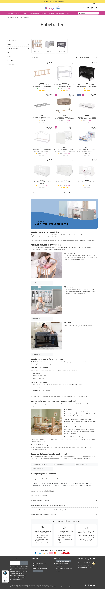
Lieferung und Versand (39, 563)
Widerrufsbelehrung (30, 585)
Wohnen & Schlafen (14, 17)
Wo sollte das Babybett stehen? (40, 500)
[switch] (5, 581)
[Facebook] (94, 585)
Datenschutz (19, 585)
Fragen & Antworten (38, 561)
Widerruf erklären (38, 571)
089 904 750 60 (60, 566)
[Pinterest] (89, 585)
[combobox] (88, 13)
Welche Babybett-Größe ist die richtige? (42, 491)
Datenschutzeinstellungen (40, 568)
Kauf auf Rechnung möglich (85, 567)
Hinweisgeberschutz (41, 585)
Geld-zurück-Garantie (84, 565)
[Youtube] (91, 585)
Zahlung (35, 566)
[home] (52, 8)
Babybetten (26, 17)
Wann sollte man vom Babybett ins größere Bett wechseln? (48, 505)
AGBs (23, 585)
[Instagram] (86, 585)
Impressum (12, 585)
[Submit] (79, 13)
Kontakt (58, 571)
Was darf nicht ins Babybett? (39, 496)
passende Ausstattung (79, 456)
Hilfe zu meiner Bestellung (64, 561)
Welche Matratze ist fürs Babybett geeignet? (43, 514)
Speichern (24, 563)
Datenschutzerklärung (15, 579)
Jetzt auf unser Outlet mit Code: (52, 1)
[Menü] (8, 571)
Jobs (47, 585)
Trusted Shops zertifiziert (84, 562)
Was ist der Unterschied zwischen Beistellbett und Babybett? (48, 510)
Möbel (21, 17)
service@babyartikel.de (62, 563)
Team (50, 585)
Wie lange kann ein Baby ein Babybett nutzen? (44, 479)
